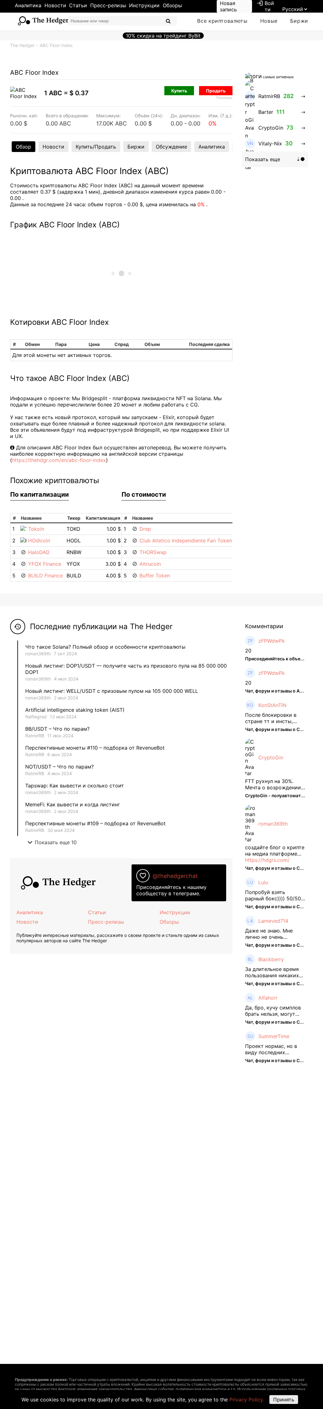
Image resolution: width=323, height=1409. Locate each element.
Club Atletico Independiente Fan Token (185, 540)
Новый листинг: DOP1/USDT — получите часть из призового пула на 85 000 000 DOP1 (126, 669)
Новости (55, 5)
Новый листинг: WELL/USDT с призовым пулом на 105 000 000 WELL (111, 691)
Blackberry (271, 959)
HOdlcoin (39, 540)
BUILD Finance (45, 575)
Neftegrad (36, 716)
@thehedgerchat (175, 876)
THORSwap (153, 552)
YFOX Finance (44, 564)
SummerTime (273, 1036)
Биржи (299, 21)
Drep (145, 529)
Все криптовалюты (222, 21)
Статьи (78, 5)
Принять (283, 1399)
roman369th (38, 653)
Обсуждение (171, 146)
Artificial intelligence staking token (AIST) (75, 710)
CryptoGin (270, 757)
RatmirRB (34, 735)
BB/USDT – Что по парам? (57, 729)
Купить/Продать (96, 146)
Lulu (263, 882)
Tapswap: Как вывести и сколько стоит (74, 785)
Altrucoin (150, 564)
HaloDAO (39, 552)
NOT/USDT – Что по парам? (60, 766)
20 (248, 650)
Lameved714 (273, 921)
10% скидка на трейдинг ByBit (163, 35)
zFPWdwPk (271, 641)
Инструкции (144, 5)
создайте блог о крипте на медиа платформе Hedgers (274, 850)
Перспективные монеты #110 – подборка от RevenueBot (95, 748)
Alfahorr (268, 998)
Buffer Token (154, 575)
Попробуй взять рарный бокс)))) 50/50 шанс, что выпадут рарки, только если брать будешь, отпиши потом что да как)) (273, 895)
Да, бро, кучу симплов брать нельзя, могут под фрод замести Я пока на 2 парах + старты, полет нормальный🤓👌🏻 (273, 1010)
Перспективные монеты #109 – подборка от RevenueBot (95, 823)
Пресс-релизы (108, 5)
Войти (265, 6)
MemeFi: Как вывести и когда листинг (72, 804)
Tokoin (36, 529)
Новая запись (228, 6)
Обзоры (172, 5)
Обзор (23, 146)
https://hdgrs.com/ (267, 860)
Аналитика (28, 5)
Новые (269, 21)
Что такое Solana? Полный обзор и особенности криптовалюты (105, 647)
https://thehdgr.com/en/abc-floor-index (59, 460)
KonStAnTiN (272, 705)
